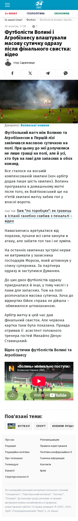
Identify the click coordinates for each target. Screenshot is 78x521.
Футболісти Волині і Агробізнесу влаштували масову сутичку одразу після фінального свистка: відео (56, 20)
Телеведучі (11, 464)
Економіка (61, 13)
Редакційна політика (17, 452)
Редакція (10, 445)
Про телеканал (14, 458)
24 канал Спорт (14, 20)
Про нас (9, 439)
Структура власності (17, 476)
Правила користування (53, 445)
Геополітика (36, 13)
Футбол (31, 20)
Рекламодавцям (49, 439)
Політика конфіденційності (56, 452)
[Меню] (7, 5)
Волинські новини (35, 125)
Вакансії (10, 470)
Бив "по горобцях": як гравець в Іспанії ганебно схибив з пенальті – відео (38, 215)
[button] (12, 73)
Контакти (45, 464)
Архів (43, 470)
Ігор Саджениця (24, 62)
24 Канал (11, 13)
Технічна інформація (52, 458)
